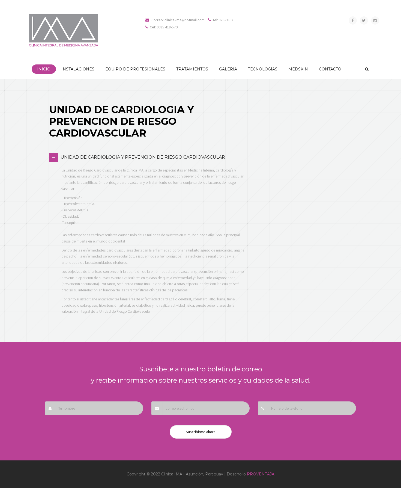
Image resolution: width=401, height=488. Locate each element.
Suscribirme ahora (201, 431)
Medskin (298, 69)
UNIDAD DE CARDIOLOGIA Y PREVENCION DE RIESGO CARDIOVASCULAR (143, 157)
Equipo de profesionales (135, 69)
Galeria (228, 69)
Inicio (43, 69)
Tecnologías (262, 69)
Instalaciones (77, 69)
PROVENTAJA (260, 474)
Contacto (330, 69)
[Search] (366, 69)
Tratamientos (192, 69)
